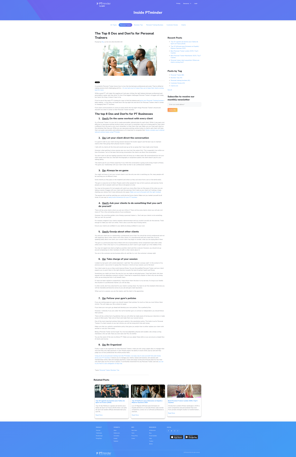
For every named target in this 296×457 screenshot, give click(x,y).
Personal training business (154, 25)
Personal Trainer (125, 25)
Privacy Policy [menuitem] (134, 435)
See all (170, 90)
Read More (99, 415)
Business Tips (138, 25)
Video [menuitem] (150, 438)
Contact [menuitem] (133, 438)
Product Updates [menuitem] (153, 435)
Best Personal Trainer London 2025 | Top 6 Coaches (182, 401)
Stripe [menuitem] (115, 430)
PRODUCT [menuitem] (99, 427)
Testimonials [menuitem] (99, 433)
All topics (113, 25)
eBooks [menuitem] (151, 444)
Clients (183, 25)
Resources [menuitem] (186, 3)
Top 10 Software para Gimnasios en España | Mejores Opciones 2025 (185, 47)
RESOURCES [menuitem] (152, 427)
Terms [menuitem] (132, 433)
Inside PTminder (148, 12)
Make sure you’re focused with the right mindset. (145, 192)
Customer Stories (172, 25)
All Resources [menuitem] (152, 430)
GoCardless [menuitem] (116, 435)
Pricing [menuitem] (178, 3)
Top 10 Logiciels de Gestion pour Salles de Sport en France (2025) (184, 43)
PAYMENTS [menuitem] (117, 427)
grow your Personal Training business (152, 100)
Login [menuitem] (195, 3)
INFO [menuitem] (132, 427)
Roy (103, 42)
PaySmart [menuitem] (116, 441)
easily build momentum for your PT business (122, 197)
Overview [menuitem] (98, 430)
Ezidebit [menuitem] (115, 438)
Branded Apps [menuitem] (99, 435)
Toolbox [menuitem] (151, 441)
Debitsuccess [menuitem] (117, 433)
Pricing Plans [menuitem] (99, 438)
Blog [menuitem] (150, 433)
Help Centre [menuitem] (134, 430)
